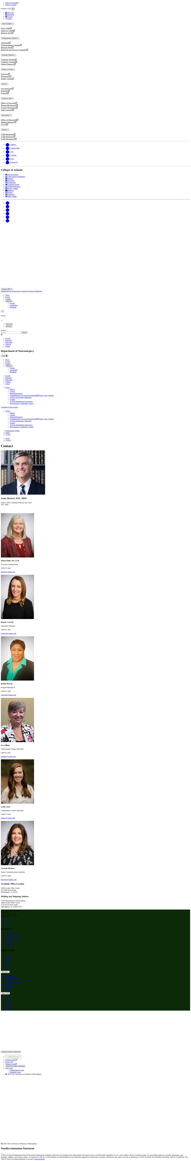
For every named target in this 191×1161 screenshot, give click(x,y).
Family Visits (6, 79)
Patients (5, 130)
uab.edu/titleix (40, 1159)
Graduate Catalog (8, 62)
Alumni (4, 84)
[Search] (2, 311)
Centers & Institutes (12, 935)
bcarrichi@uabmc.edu (8, 633)
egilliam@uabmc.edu (8, 756)
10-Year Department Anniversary (21, 401)
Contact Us (5, 918)
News (7, 295)
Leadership (13, 305)
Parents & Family (7, 69)
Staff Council (6, 110)
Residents (13, 307)
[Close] (12, 9)
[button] (95, 407)
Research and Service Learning (13, 50)
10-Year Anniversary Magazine (21, 397)
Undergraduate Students (10, 38)
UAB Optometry (7, 139)
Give (7, 959)
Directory (9, 301)
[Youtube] (7, 213)
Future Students (7, 24)
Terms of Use (11, 1064)
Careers (12, 391)
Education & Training (12, 939)
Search (3, 330)
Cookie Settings (13, 1057)
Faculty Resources (8, 108)
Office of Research (8, 120)
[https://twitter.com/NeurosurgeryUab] (6, 922)
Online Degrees (7, 64)
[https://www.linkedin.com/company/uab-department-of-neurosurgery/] (6, 924)
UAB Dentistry (7, 137)
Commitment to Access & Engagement (32, 395)
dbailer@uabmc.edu (8, 572)
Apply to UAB (7, 31)
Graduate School (7, 59)
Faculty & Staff (7, 98)
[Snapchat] (7, 217)
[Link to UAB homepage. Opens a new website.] (95, 1050)
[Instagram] (7, 210)
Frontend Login (15, 1072)
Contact (8, 299)
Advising (4, 43)
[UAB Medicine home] (95, 287)
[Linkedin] (7, 221)
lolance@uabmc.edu (8, 818)
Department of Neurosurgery (11, 291)
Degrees (8, 957)
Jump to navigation (12, 3)
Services (4, 74)
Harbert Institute (7, 122)
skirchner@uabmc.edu (9, 880)
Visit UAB (5, 28)
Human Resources (8, 105)
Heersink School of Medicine (31, 291)
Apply (7, 955)
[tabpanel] (95, 331)
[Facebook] (7, 203)
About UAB (5, 993)
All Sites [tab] (9, 326)
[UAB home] (95, 242)
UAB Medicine (7, 134)
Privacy (9, 1062)
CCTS (4, 124)
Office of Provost (8, 103)
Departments (9, 933)
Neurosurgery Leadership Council (21, 403)
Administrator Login (17, 1070)
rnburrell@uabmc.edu (8, 695)
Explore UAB (6, 289)
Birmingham (9, 943)
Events (4, 93)
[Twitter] (7, 206)
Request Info (6, 33)
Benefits (4, 91)
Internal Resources (16, 393)
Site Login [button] (9, 1068)
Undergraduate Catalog (10, 45)
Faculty (12, 303)
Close (4, 356)
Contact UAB (11, 1060)
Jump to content (10, 5)
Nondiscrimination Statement (11, 1052)
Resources (5, 76)
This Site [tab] (9, 324)
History (12, 389)
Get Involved (6, 88)
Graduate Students (8, 55)
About (7, 387)
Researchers (6, 115)
